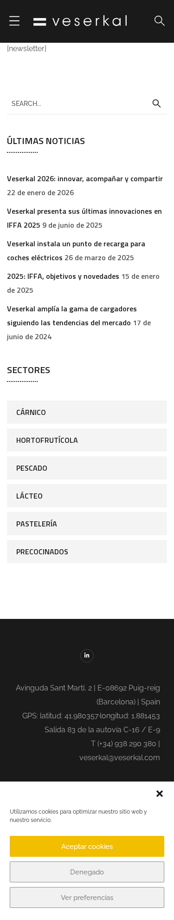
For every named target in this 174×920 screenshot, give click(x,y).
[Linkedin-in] (87, 656)
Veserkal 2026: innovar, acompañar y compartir (85, 178)
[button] (159, 793)
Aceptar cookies (87, 846)
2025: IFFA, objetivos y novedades (63, 276)
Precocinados (42, 551)
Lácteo (29, 495)
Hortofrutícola (47, 440)
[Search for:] (87, 103)
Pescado (31, 467)
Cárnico (31, 412)
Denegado (87, 872)
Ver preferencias (87, 898)
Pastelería (36, 523)
